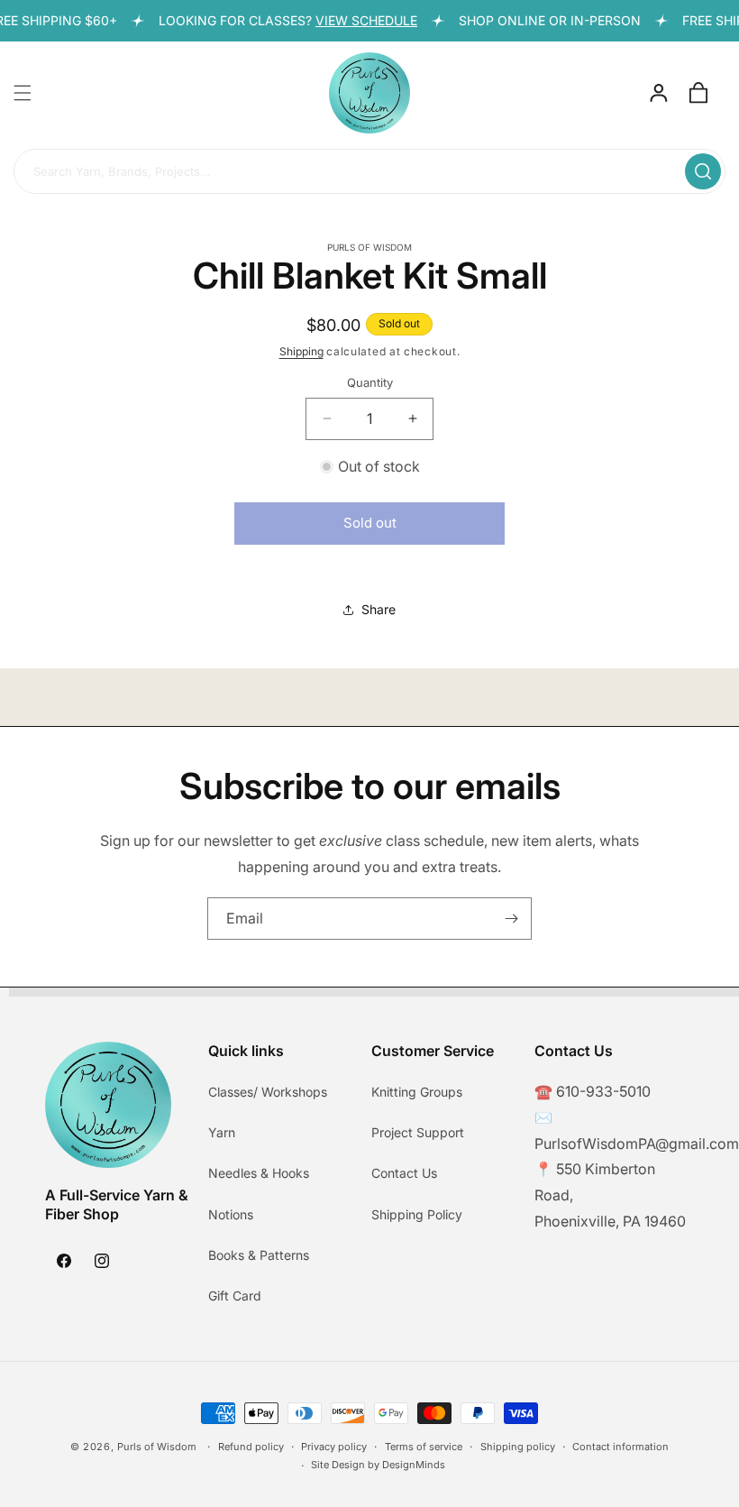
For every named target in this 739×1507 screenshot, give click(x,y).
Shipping (301, 351)
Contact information (620, 1446)
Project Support (417, 1132)
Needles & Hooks (258, 1173)
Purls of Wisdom (156, 1446)
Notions (230, 1214)
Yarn (221, 1132)
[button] (22, 93)
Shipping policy (517, 1446)
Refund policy (251, 1446)
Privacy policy (334, 1446)
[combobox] (369, 172)
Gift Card (234, 1295)
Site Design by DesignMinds (378, 1464)
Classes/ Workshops (267, 1091)
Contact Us (404, 1173)
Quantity (370, 382)
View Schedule (357, 20)
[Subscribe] (511, 918)
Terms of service (423, 1446)
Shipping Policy (416, 1214)
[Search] (703, 171)
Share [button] (378, 609)
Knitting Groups (416, 1091)
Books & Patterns (258, 1255)
